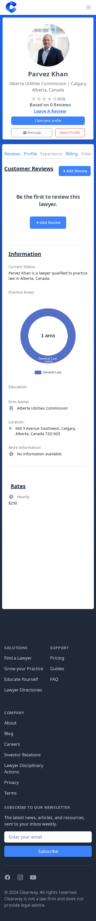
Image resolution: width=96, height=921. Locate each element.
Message (34, 132)
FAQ (54, 679)
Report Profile (70, 132)
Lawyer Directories (23, 690)
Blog (8, 733)
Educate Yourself (21, 679)
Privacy (11, 782)
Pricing (57, 658)
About (10, 723)
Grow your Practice (23, 669)
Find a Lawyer (18, 658)
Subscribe (48, 851)
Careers (12, 744)
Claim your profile (48, 120)
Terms (10, 793)
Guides (57, 669)
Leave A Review (50, 111)
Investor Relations (22, 755)
